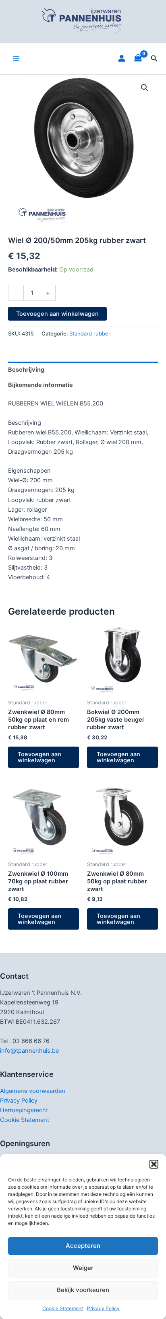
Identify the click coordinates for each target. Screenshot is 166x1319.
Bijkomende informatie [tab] (40, 385)
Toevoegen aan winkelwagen (57, 313)
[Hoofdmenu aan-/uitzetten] (16, 58)
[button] (154, 1164)
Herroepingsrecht (24, 1110)
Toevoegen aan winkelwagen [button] (39, 757)
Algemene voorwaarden (32, 1091)
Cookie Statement (62, 1308)
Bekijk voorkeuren (83, 1290)
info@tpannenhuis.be (29, 1050)
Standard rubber (89, 333)
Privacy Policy (103, 1308)
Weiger (83, 1268)
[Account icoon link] (121, 58)
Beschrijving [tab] (26, 369)
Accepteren (83, 1245)
